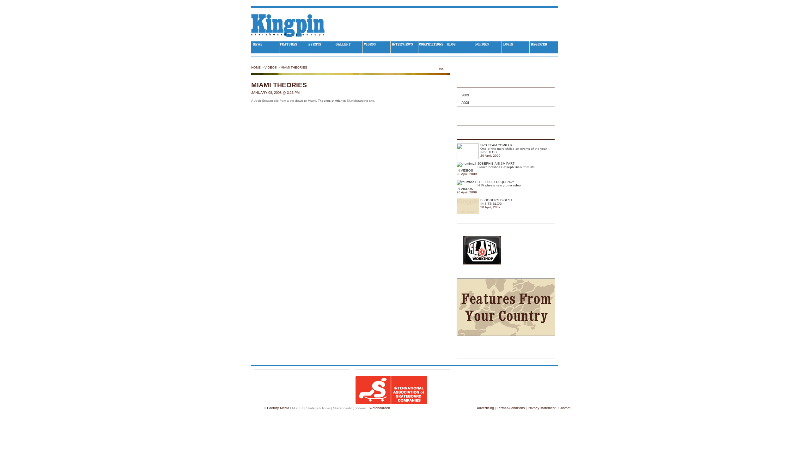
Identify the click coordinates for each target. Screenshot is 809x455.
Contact (564, 408)
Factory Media (278, 408)
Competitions (432, 47)
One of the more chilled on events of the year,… (515, 148)
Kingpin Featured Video (506, 121)
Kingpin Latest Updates (506, 135)
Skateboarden (379, 408)
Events (321, 47)
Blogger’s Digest (496, 200)
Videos (271, 67)
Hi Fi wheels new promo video (499, 185)
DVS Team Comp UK (496, 145)
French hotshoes (489, 167)
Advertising (485, 408)
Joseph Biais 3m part (495, 163)
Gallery (349, 47)
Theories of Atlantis (332, 100)
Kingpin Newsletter (506, 346)
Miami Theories (294, 67)
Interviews (404, 47)
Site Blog (493, 203)
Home (256, 67)
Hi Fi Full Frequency (495, 182)
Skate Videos (377, 47)
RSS (441, 69)
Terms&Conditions (511, 408)
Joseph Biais (512, 167)
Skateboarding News (265, 47)
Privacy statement (542, 408)
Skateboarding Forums (488, 47)
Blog (460, 47)
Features (293, 47)
